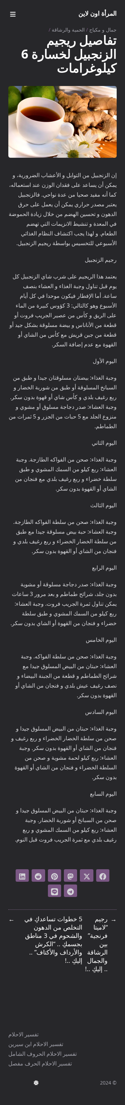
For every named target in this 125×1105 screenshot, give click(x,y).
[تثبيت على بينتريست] (54, 875)
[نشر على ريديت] (38, 875)
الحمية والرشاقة (68, 29)
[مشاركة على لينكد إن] (22, 875)
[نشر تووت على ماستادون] (70, 875)
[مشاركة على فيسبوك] (102, 875)
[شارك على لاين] (54, 890)
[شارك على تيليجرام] (70, 890)
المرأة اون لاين (97, 13)
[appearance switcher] (36, 1082)
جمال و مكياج (103, 29)
